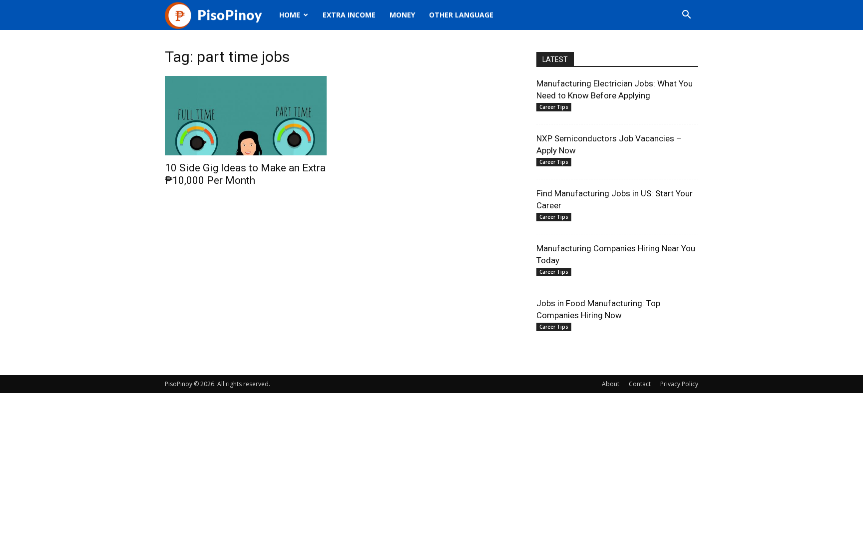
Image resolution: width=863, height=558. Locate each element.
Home (289, 14)
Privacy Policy (679, 384)
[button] (686, 15)
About (610, 384)
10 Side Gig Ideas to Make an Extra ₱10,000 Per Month (245, 174)
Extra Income (349, 14)
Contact (640, 384)
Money (402, 14)
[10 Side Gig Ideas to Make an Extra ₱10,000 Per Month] (246, 115)
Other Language (461, 14)
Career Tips (553, 106)
